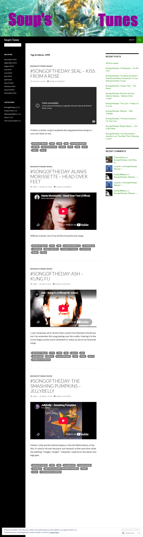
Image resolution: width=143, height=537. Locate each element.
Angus (74, 353)
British (36, 147)
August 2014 (9, 66)
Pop (70, 147)
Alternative (89, 246)
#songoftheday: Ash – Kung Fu (56, 276)
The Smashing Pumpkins (51, 472)
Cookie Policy (54, 532)
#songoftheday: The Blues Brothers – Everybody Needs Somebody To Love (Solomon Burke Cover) (122, 78)
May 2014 (8, 76)
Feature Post (9, 111)
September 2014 (10, 63)
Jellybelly (37, 468)
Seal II (35, 150)
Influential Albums (11, 114)
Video (35, 187)
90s (66, 143)
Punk (83, 356)
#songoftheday (38, 66)
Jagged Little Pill (69, 249)
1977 (52, 353)
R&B (77, 147)
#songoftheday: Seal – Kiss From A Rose (62, 73)
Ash (82, 353)
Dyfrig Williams (120, 174)
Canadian (37, 249)
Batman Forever (78, 143)
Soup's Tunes (11, 39)
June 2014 (8, 73)
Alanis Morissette (72, 246)
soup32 (117, 166)
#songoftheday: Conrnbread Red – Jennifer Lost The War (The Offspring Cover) (122, 136)
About (131, 40)
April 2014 (8, 80)
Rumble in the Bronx (41, 360)
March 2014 (8, 83)
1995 (59, 143)
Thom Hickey (119, 157)
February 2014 (9, 86)
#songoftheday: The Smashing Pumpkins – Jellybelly (55, 386)
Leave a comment (57, 81)
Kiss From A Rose (49, 147)
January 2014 (9, 90)
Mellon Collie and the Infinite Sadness (61, 468)
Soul (43, 150)
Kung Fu (50, 356)
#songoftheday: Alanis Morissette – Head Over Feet (59, 176)
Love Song (85, 249)
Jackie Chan (38, 356)
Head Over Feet (51, 249)
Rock (43, 252)
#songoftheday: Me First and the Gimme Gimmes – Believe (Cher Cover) (120, 96)
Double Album (84, 465)
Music (50, 66)
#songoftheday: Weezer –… (126, 177)
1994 (52, 143)
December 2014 (10, 59)
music (62, 147)
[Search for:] (12, 45)
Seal (85, 147)
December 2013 (10, 93)
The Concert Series (11, 121)
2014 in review (112, 63)
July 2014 (7, 70)
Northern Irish (63, 356)
